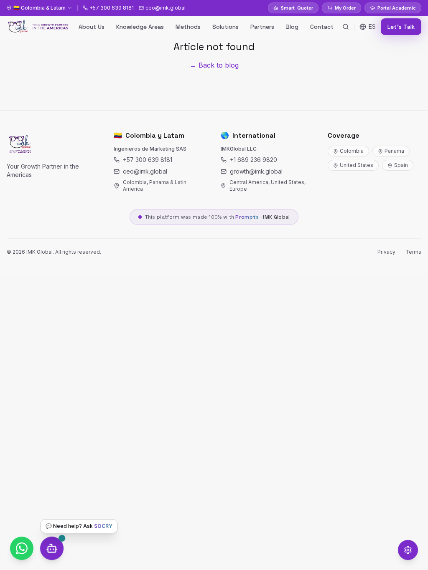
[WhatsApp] (21, 548)
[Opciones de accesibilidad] (408, 550)
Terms (413, 252)
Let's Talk (401, 26)
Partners (262, 26)
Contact (322, 26)
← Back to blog (214, 65)
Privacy (386, 252)
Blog (292, 26)
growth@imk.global (256, 171)
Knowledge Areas (140, 26)
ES (372, 26)
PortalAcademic (396, 8)
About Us (91, 26)
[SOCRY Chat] (52, 548)
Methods (188, 26)
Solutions (225, 26)
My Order (345, 8)
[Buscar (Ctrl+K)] (345, 26)
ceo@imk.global (145, 171)
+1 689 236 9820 (253, 159)
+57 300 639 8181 (147, 159)
